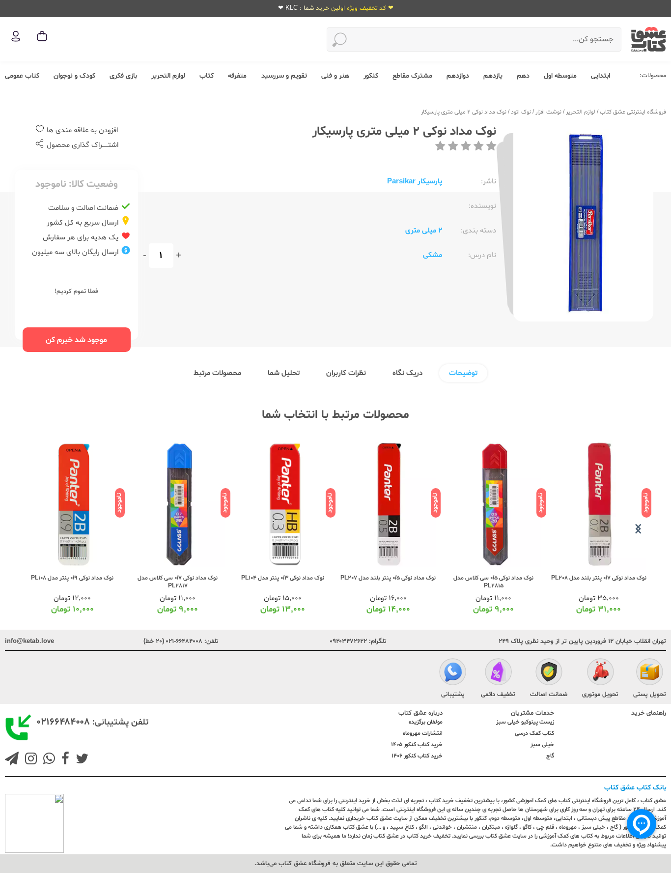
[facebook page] (63, 760)
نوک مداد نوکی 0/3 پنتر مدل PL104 (282, 578)
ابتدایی (600, 76)
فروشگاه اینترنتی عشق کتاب (633, 112)
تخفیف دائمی (498, 694)
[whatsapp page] (47, 760)
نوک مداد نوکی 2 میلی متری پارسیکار (463, 112)
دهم (523, 76)
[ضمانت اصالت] (548, 673)
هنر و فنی (335, 76)
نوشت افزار (548, 112)
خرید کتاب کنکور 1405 (417, 745)
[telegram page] (12, 760)
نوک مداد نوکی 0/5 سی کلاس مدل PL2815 (493, 582)
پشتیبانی (453, 694)
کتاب (206, 76)
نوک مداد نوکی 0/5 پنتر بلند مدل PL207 (388, 578)
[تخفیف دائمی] (498, 673)
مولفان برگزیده (426, 722)
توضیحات (463, 373)
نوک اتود (521, 112)
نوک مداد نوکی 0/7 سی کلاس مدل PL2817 (178, 582)
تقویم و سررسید (284, 76)
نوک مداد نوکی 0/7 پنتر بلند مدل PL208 (598, 578)
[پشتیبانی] (452, 673)
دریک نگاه (407, 373)
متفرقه (237, 76)
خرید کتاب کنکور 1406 (417, 756)
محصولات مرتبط (217, 373)
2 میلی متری (423, 231)
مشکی (432, 255)
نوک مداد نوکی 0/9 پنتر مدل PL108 (72, 578)
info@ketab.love (29, 641)
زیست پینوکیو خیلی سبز (525, 722)
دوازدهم (458, 76)
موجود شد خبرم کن (76, 340)
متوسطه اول (560, 76)
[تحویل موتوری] (600, 673)
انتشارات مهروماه (423, 733)
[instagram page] (29, 760)
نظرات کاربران (346, 373)
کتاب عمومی (22, 76)
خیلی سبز (542, 745)
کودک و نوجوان (74, 76)
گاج (550, 756)
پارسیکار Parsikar (414, 181)
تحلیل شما (284, 373)
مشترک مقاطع (412, 76)
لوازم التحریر (168, 76)
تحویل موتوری (600, 694)
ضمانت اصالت (548, 694)
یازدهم (493, 76)
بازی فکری (123, 76)
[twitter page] (80, 760)
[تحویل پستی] (649, 673)
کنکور (370, 76)
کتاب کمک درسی (534, 733)
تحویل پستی (649, 694)
